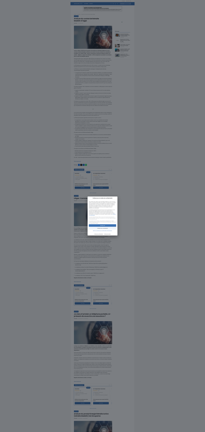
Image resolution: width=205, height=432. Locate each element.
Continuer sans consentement (102, 228)
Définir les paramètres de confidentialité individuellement (102, 230)
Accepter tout (102, 225)
